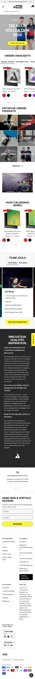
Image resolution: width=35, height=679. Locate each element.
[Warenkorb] (32, 7)
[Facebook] (5, 636)
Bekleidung (5, 601)
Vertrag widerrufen (25, 577)
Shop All (16, 166)
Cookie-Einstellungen (26, 558)
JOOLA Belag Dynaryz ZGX (11, 89)
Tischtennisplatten (8, 594)
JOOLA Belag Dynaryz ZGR (13, 309)
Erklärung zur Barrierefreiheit (23, 570)
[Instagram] (12, 636)
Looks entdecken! (17, 43)
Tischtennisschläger (8, 591)
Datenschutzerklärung (25, 554)
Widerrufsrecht (24, 562)
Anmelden (17, 524)
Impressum (22, 541)
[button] (33, 339)
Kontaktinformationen (8, 543)
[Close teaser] (31, 347)
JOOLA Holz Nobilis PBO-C (13, 305)
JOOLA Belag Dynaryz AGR (13, 312)
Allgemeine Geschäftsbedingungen (25, 547)
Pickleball (5, 598)
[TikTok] (8, 636)
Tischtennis (5, 587)
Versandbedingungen (26, 565)
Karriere (4, 547)
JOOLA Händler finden (7, 558)
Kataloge (5, 550)
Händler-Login (6, 554)
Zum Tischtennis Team (17, 322)
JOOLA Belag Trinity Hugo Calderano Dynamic (12, 232)
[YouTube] (12, 645)
